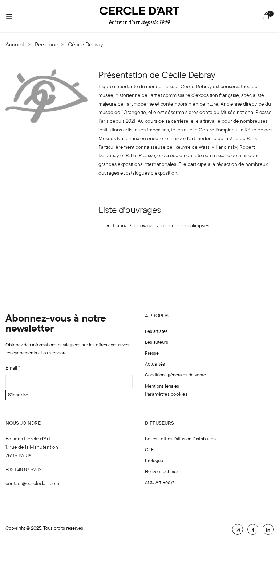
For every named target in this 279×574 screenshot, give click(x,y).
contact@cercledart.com (32, 483)
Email (12, 368)
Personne (46, 44)
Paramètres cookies (166, 394)
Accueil (14, 44)
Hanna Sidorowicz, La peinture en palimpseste (163, 225)
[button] (266, 17)
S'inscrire (18, 394)
